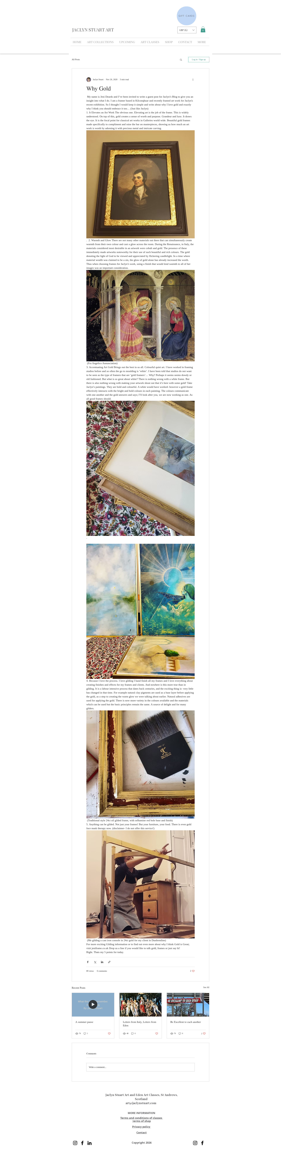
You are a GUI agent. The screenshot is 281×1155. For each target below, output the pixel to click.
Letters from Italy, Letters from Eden (139, 1023)
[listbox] (186, 30)
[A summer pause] (93, 1005)
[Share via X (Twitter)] (95, 962)
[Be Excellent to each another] (188, 1005)
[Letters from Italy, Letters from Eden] (140, 1005)
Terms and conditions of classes (141, 1118)
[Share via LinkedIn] (102, 962)
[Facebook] (82, 1143)
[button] (186, 30)
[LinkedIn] (89, 1143)
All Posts (76, 59)
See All (206, 987)
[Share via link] (109, 962)
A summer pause (84, 1022)
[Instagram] (75, 1143)
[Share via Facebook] (87, 962)
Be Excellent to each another (185, 1022)
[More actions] (193, 79)
